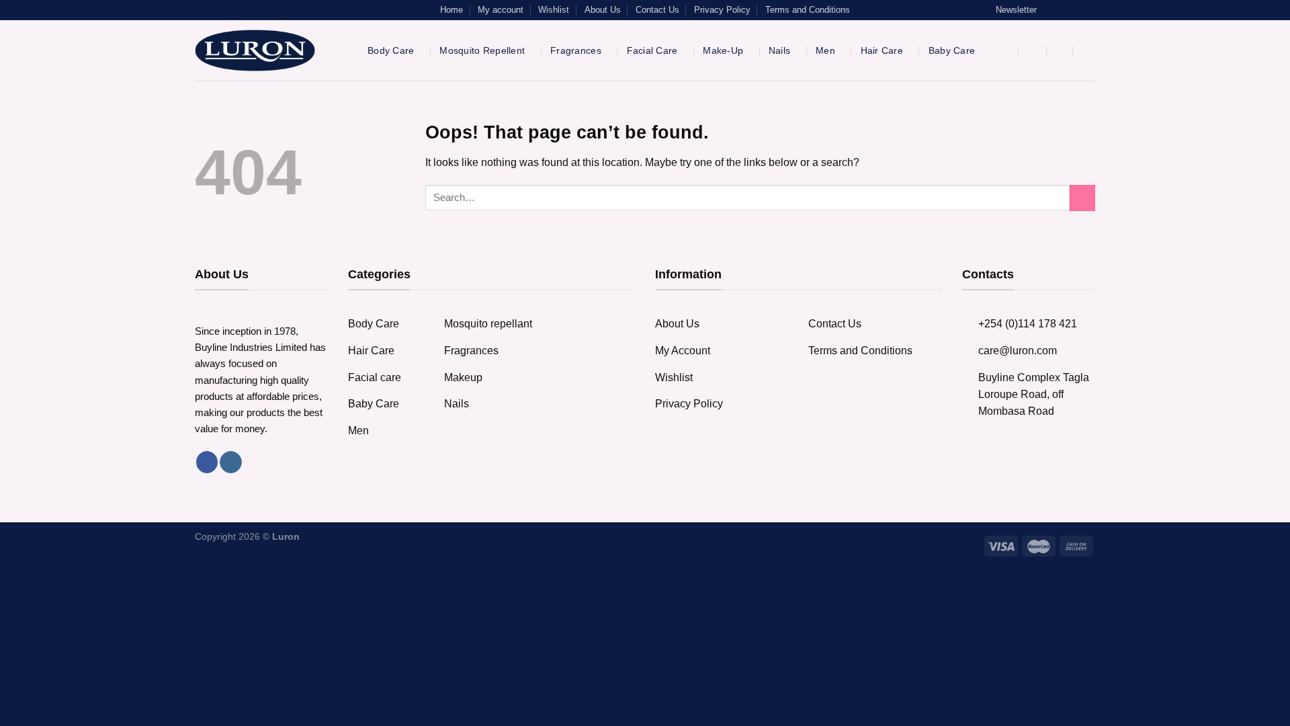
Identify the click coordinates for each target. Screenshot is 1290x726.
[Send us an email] (1089, 10)
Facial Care (652, 50)
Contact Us (657, 10)
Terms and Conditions (807, 10)
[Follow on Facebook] (1051, 10)
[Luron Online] (271, 50)
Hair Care (882, 50)
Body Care (391, 50)
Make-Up (723, 50)
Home (451, 10)
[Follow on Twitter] (1076, 10)
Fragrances (575, 50)
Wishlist (553, 10)
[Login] (1034, 50)
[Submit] (1082, 198)
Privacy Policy (722, 10)
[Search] (1007, 51)
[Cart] (1088, 50)
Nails (779, 50)
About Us (603, 10)
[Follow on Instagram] (1064, 10)
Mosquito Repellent (482, 50)
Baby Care (952, 50)
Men (825, 50)
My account (500, 10)
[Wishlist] (1061, 50)
